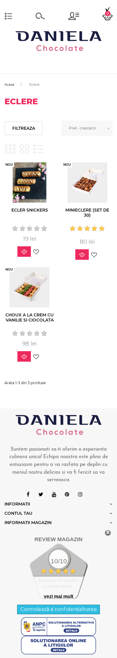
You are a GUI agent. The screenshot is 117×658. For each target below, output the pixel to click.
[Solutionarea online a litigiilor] (58, 644)
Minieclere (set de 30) (87, 213)
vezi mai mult (58, 596)
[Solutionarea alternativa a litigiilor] (58, 626)
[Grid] (10, 149)
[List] (38, 149)
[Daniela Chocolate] (58, 40)
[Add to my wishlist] (36, 251)
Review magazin (58, 539)
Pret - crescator (82, 128)
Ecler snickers (29, 210)
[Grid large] (24, 149)
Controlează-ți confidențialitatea (58, 609)
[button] (73, 16)
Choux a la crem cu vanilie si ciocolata (29, 317)
